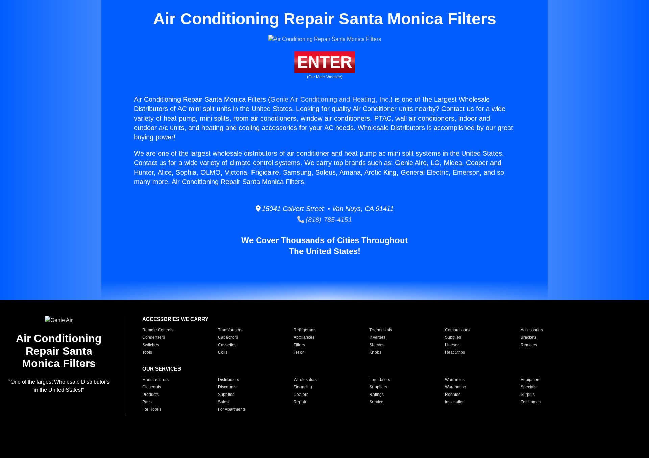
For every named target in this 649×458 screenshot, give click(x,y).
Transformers (230, 330)
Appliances (304, 337)
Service (376, 402)
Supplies (453, 337)
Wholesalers (305, 379)
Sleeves (376, 344)
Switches (150, 344)
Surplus (528, 394)
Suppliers (378, 387)
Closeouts (151, 387)
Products (150, 394)
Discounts (227, 387)
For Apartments (232, 409)
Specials (528, 387)
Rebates (452, 394)
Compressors (457, 330)
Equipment (530, 379)
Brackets (528, 337)
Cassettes (227, 344)
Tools (147, 352)
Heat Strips (455, 352)
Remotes (529, 344)
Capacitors (228, 337)
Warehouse (455, 387)
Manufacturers (155, 379)
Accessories (532, 330)
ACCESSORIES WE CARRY (175, 319)
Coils (222, 352)
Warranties (455, 379)
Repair (300, 402)
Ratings (376, 394)
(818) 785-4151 (328, 219)
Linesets (452, 344)
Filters (299, 344)
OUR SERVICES (161, 369)
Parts (147, 402)
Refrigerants (305, 330)
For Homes (531, 402)
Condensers (153, 337)
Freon (299, 352)
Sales (223, 402)
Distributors (228, 379)
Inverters (377, 337)
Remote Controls (157, 330)
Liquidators (379, 379)
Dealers (301, 394)
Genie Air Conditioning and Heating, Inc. (330, 99)
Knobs (375, 352)
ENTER (324, 62)
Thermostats (380, 330)
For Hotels (151, 409)
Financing (303, 387)
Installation (455, 402)
